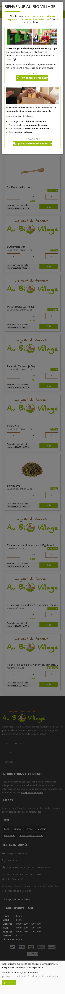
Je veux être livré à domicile (35, 143)
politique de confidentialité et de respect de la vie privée (30, 976)
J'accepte (9, 982)
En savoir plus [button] (32, 73)
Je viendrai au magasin (34, 77)
